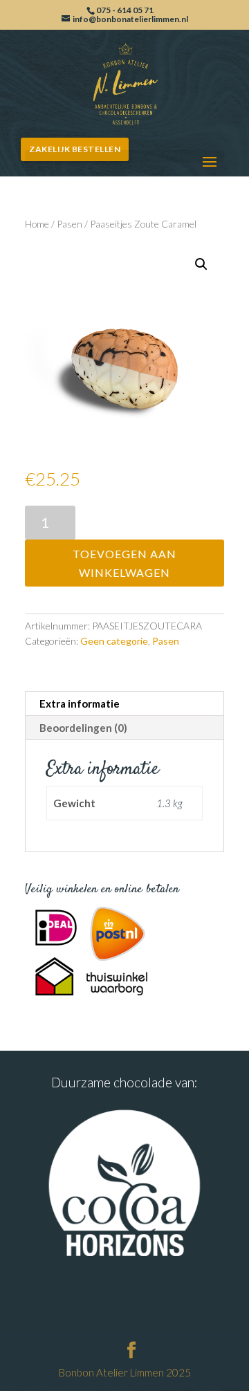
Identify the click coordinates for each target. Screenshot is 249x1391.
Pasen (69, 224)
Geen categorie (114, 641)
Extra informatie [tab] (79, 703)
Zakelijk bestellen (74, 149)
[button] (201, 264)
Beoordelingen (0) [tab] (83, 727)
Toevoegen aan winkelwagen (124, 563)
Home (37, 224)
